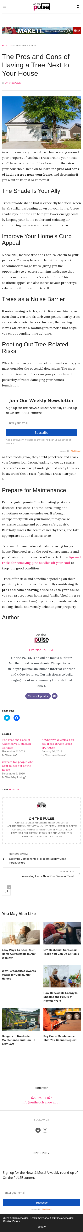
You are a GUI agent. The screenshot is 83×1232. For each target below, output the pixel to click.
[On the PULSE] (41, 7)
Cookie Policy (11, 1221)
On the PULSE (13, 83)
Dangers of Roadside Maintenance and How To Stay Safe (18, 1040)
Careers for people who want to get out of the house (17, 765)
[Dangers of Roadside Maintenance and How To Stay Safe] (21, 1019)
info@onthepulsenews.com (41, 1102)
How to (7, 46)
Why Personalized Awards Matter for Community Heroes (19, 974)
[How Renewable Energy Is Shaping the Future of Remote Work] (62, 976)
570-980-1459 (41, 1098)
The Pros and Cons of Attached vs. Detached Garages (16, 743)
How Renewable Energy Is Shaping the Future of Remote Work (60, 996)
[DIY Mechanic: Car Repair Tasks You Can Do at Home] (62, 933)
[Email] (55, 696)
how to (14, 789)
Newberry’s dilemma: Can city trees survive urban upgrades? (58, 743)
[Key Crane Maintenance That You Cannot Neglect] (62, 1019)
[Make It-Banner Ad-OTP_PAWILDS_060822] (41, 30)
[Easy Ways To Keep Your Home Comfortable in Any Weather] (21, 933)
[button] (41, 122)
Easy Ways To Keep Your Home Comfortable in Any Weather (19, 953)
